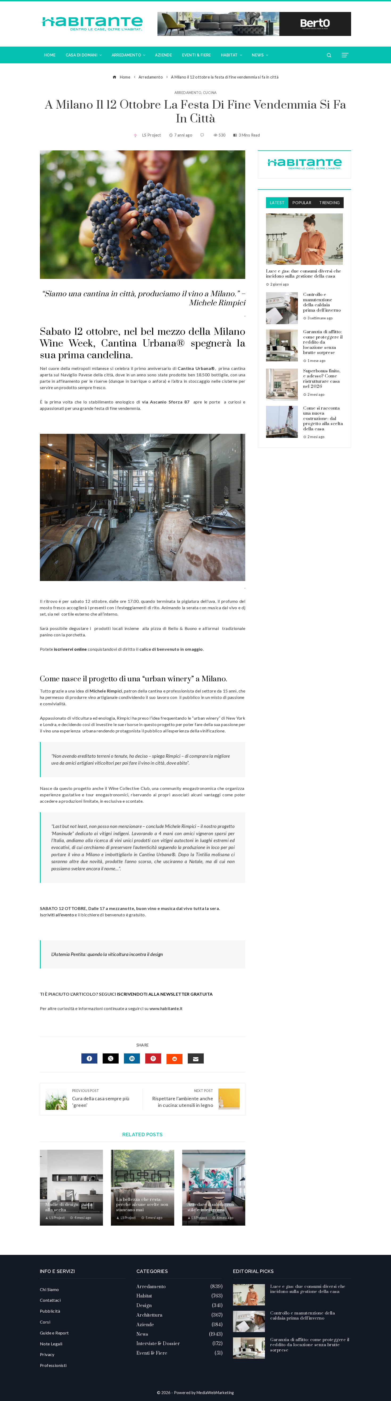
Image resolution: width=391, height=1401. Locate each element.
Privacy (47, 1354)
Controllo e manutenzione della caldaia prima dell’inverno (322, 302)
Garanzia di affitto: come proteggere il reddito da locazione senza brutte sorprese (323, 342)
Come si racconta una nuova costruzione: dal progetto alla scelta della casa (323, 419)
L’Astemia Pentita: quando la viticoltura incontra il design (107, 954)
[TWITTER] (111, 1058)
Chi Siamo (49, 1289)
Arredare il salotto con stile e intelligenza (211, 1207)
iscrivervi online (70, 649)
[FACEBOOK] (89, 1058)
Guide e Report (54, 1332)
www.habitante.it (165, 1008)
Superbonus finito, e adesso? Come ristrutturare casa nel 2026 (321, 378)
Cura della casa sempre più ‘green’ (100, 1098)
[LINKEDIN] (132, 1058)
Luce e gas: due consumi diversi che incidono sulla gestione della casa (303, 274)
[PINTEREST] (153, 1058)
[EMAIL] (196, 1058)
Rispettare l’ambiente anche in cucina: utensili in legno (182, 1098)
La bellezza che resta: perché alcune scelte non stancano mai (142, 1205)
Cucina (210, 92)
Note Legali (51, 1343)
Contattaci (50, 1300)
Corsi (45, 1321)
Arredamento (187, 92)
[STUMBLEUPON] (174, 1059)
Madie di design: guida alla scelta (68, 1207)
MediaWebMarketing (215, 1392)
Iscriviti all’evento (57, 914)
